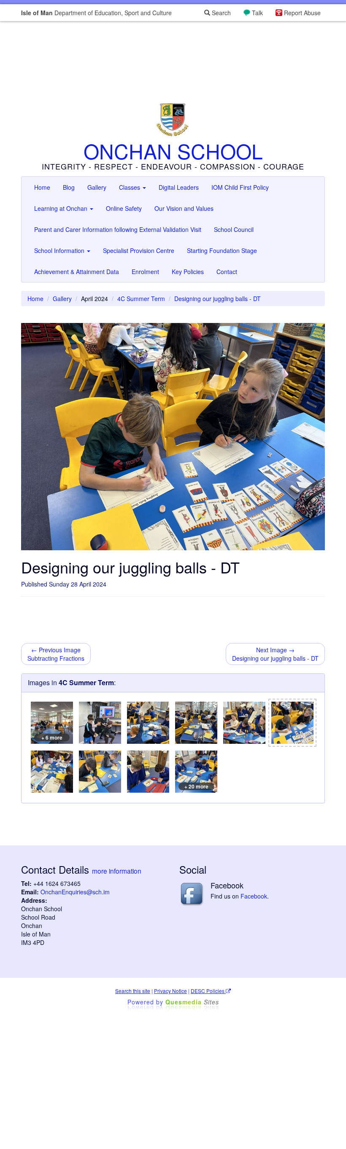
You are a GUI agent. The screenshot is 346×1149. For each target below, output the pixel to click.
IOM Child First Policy (240, 187)
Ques (192, 1002)
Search (220, 12)
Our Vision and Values (184, 208)
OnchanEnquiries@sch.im (75, 892)
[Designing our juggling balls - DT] (292, 723)
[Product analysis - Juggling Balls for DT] (100, 723)
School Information (60, 250)
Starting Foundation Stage (222, 250)
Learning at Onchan (61, 208)
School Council (234, 229)
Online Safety (124, 208)
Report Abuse (302, 12)
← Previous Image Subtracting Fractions (55, 654)
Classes (130, 187)
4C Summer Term (141, 298)
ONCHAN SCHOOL (173, 150)
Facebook (254, 896)
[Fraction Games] (148, 772)
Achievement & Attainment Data (76, 271)
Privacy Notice (170, 990)
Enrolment (145, 271)
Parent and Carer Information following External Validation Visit (117, 229)
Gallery (96, 187)
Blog (69, 187)
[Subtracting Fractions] (148, 723)
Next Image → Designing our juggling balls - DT (275, 654)
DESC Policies (208, 990)
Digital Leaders (179, 187)
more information (116, 870)
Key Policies (188, 271)
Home (42, 187)
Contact (226, 271)
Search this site (132, 990)
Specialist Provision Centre (138, 250)
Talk (257, 12)
